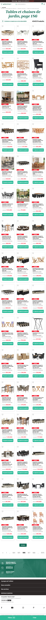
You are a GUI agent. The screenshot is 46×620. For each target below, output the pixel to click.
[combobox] (20, 4)
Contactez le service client (7, 598)
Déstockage (14, 1)
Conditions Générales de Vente (6, 615)
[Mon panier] (44, 4)
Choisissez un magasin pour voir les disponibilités (15, 21)
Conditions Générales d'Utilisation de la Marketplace (22, 615)
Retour (4, 7)
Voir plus (23, 545)
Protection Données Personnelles (38, 615)
